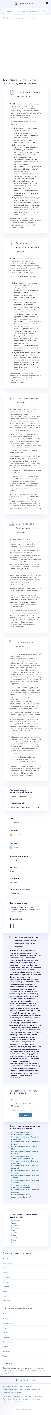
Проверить (25, 1115)
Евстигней (16, 1221)
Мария (6, 1318)
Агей (13, 1230)
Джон (14, 1370)
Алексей (6, 1301)
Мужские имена (10, 1386)
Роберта (15, 1228)
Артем (5, 1272)
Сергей (6, 1268)
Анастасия (7, 1323)
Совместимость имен (12, 1392)
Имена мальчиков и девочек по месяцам (21, 1389)
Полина (6, 1337)
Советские (7, 1402)
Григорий (7, 1370)
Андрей (6, 1286)
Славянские (17, 1396)
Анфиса (40, 1368)
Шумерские (38, 1396)
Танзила (14, 1237)
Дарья (5, 1328)
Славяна (15, 1242)
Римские (16, 1399)
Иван (5, 1291)
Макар (27, 1370)
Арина (5, 1356)
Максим (6, 1277)
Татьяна (6, 1351)
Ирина (21, 1370)
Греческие (7, 1396)
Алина (5, 1332)
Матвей (41, 1370)
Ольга (5, 1347)
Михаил (6, 1258)
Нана (13, 1235)
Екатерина (7, 1342)
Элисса (14, 1233)
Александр (7, 1263)
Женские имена (27, 1386)
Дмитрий (7, 1282)
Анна (5, 1314)
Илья (5, 1296)
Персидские (17, 1402)
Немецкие (25, 1399)
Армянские (36, 1399)
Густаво (14, 1225)
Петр (5, 1373)
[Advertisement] (25, 48)
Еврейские (28, 1396)
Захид (13, 1223)
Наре (13, 1240)
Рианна (11, 1373)
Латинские (7, 1399)
